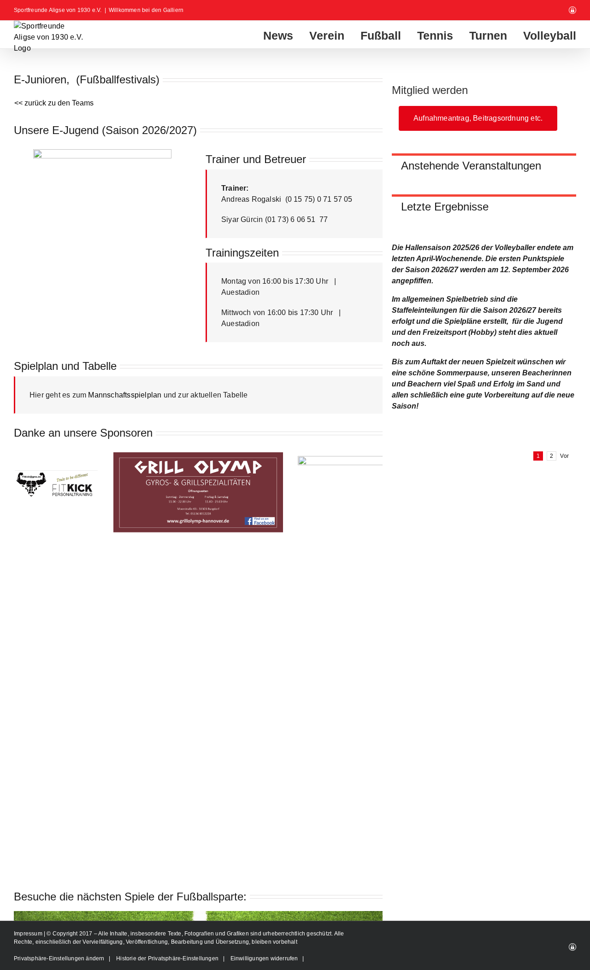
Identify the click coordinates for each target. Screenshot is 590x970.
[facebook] (87, 247)
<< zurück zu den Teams (54, 103)
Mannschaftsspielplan (124, 395)
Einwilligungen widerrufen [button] (264, 958)
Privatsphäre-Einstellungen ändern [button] (59, 958)
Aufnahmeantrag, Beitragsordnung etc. (478, 118)
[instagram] (102, 247)
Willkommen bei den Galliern (146, 10)
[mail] (117, 247)
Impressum (29, 933)
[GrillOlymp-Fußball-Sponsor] (198, 456)
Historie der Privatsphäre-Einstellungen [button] (167, 958)
